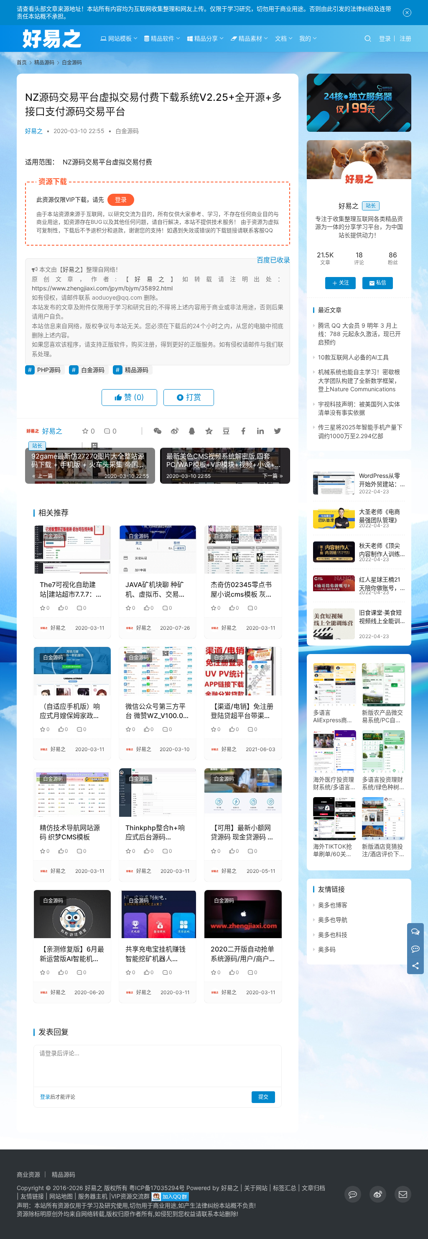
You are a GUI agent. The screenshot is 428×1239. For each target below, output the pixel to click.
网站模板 (119, 38)
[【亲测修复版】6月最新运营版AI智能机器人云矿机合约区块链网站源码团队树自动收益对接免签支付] (72, 914)
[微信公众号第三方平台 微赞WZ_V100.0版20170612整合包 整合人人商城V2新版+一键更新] (157, 671)
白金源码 (127, 130)
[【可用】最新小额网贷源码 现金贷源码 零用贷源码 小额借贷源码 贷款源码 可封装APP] (243, 792)
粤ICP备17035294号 (157, 1187)
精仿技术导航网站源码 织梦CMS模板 (70, 832)
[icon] (352, 1194)
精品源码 (136, 369)
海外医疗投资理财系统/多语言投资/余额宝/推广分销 (334, 783)
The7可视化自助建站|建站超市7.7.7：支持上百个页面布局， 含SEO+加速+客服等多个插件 (71, 589)
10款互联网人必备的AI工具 (353, 357)
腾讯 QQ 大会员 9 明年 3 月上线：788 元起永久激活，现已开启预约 (359, 334)
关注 (344, 283)
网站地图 (61, 1196)
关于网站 (256, 1187)
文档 (281, 38)
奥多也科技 (332, 934)
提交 (263, 1097)
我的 (305, 38)
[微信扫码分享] (157, 431)
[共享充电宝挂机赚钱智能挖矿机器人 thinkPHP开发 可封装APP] (157, 914)
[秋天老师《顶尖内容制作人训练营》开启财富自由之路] (334, 551)
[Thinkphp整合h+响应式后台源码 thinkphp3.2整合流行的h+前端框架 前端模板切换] (157, 792)
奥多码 (327, 949)
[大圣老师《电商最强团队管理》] (334, 518)
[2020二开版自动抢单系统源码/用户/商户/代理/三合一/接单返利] (243, 914)
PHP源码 (49, 369)
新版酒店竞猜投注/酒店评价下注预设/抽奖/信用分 (383, 850)
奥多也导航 (332, 919)
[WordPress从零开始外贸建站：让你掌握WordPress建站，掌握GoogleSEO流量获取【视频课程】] (334, 483)
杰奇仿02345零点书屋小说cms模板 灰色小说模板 (242, 589)
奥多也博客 (332, 904)
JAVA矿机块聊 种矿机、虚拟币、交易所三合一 (155, 589)
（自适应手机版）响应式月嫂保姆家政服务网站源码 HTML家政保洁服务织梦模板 (70, 711)
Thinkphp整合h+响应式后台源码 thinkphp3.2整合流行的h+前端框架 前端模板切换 (157, 832)
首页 (22, 62)
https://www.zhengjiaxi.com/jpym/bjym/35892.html (102, 288)
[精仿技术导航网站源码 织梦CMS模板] (72, 792)
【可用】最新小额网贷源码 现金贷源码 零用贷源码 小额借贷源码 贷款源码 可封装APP (242, 832)
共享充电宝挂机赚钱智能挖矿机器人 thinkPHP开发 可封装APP (155, 954)
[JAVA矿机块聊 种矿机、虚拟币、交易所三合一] (157, 550)
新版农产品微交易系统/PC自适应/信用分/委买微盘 (382, 716)
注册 (405, 38)
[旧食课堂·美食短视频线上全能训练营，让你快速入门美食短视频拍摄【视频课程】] (334, 623)
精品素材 (249, 38)
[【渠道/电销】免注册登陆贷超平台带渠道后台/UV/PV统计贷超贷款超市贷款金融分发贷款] (243, 671)
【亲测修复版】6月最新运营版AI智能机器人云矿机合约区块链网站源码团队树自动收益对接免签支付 (72, 954)
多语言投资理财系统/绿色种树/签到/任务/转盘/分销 (382, 783)
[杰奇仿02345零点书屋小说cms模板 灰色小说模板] (243, 550)
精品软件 (161, 38)
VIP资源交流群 (130, 1196)
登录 (385, 38)
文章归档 (313, 1187)
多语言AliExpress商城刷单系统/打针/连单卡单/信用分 (334, 716)
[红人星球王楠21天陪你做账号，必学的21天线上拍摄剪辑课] (334, 583)
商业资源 (28, 1174)
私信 (381, 283)
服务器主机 (92, 1196)
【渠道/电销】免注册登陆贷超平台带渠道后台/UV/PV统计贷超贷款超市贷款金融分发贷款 (242, 711)
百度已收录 (273, 260)
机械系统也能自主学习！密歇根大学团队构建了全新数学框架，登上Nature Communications (359, 380)
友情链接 (32, 1196)
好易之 (34, 130)
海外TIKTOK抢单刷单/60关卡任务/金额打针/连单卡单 (332, 850)
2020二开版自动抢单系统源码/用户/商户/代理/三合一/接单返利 (242, 954)
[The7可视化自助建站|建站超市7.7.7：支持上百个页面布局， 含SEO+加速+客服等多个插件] (72, 550)
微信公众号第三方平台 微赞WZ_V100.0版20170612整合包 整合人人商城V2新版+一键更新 (157, 711)
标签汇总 (284, 1187)
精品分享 (205, 38)
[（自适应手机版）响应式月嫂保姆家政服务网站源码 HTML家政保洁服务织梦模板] (72, 671)
